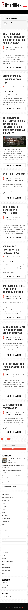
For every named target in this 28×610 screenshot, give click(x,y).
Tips (3, 564)
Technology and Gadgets (12, 219)
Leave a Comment (9, 51)
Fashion (3, 509)
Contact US (4, 582)
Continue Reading (16, 67)
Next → (17, 438)
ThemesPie (9, 607)
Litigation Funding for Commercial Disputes (11, 470)
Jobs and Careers (5, 527)
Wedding (9, 339)
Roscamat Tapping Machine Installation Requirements (14, 481)
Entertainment (5, 506)
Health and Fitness (6, 518)
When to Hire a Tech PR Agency (9, 486)
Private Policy (5, 585)
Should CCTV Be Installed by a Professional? (10, 210)
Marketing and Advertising (7, 537)
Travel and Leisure (6, 567)
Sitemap (4, 587)
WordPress (23, 607)
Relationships (5, 552)
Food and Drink (5, 515)
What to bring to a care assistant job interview (12, 476)
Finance (3, 512)
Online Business (5, 540)
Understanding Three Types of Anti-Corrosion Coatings (14, 289)
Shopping (4, 558)
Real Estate (4, 549)
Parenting (4, 543)
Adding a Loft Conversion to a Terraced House (11, 249)
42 (12, 438)
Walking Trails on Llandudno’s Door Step (12, 79)
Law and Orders (5, 530)
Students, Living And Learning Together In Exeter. (13, 367)
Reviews (9, 298)
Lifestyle (4, 533)
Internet (3, 524)
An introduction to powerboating (12, 406)
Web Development (6, 570)
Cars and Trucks (5, 500)
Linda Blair (9, 47)
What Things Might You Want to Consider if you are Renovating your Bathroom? (14, 38)
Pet (3, 546)
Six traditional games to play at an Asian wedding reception (14, 330)
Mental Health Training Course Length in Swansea (13, 465)
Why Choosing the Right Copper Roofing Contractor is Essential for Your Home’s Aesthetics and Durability (14, 125)
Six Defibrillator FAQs (14, 174)
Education (9, 180)
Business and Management (7, 497)
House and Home (11, 49)
